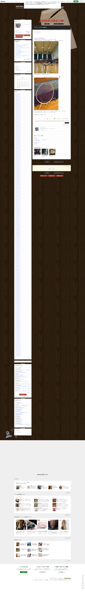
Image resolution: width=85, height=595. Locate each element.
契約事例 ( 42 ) (17, 67)
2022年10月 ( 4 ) (18, 156)
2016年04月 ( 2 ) (18, 261)
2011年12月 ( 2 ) (17, 328)
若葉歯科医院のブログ (18, 414)
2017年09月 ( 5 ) (18, 240)
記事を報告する (66, 124)
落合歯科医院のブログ (18, 417)
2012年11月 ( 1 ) (17, 313)
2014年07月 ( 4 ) (18, 290)
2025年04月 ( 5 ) (18, 115)
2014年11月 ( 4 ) (18, 284)
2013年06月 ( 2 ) (18, 306)
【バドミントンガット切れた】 (40, 27)
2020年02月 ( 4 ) (18, 200)
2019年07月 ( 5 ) (18, 210)
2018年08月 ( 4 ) (18, 225)
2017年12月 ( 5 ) (17, 236)
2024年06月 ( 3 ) (18, 129)
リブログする (66, 118)
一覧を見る (28, 58)
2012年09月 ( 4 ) (18, 316)
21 (26, 84)
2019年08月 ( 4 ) (18, 209)
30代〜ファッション (19, 497)
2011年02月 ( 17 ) (18, 342)
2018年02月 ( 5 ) (18, 233)
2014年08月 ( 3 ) (18, 288)
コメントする (52, 168)
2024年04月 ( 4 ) (18, 132)
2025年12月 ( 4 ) (18, 104)
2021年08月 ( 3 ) (18, 176)
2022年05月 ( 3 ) (18, 163)
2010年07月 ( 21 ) (18, 351)
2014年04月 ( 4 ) (18, 294)
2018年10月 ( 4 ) (18, 222)
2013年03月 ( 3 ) (18, 309)
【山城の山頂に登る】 (37, 142)
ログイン (81, 1)
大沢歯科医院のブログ (18, 419)
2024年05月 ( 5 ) (18, 130)
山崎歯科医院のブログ (18, 410)
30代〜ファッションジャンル (21, 482)
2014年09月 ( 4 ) (18, 287)
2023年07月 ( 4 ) (18, 144)
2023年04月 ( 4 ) (18, 148)
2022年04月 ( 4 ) (18, 165)
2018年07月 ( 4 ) (18, 226)
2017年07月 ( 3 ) (18, 243)
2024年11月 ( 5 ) (18, 122)
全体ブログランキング (18, 31)
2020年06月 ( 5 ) (18, 195)
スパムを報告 (35, 579)
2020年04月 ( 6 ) (18, 198)
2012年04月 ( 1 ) (18, 323)
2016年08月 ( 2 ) (18, 258)
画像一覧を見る (28, 59)
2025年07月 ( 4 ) (18, 111)
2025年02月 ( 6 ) (18, 118)
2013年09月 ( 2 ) (18, 302)
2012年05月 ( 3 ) (18, 321)
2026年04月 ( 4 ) (18, 99)
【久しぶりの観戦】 (18, 50)
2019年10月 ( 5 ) (18, 206)
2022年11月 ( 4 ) (18, 155)
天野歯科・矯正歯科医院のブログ (20, 407)
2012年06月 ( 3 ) (18, 320)
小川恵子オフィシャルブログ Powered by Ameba (22, 383)
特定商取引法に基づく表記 (63, 579)
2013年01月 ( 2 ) (18, 310)
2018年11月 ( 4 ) (17, 221)
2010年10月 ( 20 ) (18, 347)
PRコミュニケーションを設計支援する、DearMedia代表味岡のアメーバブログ (22, 386)
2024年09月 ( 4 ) (18, 125)
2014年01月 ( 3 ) (18, 298)
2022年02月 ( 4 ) (18, 167)
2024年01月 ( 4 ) (18, 136)
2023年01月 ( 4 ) (18, 152)
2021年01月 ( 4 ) (18, 185)
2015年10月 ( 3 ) (18, 269)
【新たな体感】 (17, 49)
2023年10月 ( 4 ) (18, 140)
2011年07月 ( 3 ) (18, 335)
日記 (37, 33)
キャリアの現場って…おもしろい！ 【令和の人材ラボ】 (22, 388)
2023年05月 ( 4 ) (18, 147)
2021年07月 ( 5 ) (18, 177)
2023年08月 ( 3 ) (18, 143)
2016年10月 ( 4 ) (18, 255)
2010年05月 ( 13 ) (18, 354)
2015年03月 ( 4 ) (18, 279)
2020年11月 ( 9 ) (18, 188)
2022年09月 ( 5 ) (18, 158)
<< (20, 77)
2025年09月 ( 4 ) (18, 108)
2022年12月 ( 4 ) (18, 154)
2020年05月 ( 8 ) (18, 196)
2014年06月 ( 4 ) (18, 291)
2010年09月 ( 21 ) (18, 349)
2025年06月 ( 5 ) (18, 112)
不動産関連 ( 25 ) (18, 69)
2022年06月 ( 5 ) (18, 162)
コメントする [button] (58, 118)
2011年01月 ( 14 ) (18, 343)
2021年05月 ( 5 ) (18, 180)
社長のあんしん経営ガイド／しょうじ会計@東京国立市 (22, 369)
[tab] (21, 482)
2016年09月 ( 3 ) (18, 257)
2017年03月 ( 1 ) (18, 248)
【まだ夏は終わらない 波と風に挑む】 (40, 139)
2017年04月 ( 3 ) (18, 247)
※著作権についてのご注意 (18, 437)
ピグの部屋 (27, 24)
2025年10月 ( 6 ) (18, 107)
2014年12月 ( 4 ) (18, 283)
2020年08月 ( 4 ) (18, 192)
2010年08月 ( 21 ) (18, 350)
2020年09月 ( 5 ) (18, 191)
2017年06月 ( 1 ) (18, 244)
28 (26, 86)
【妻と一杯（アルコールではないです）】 (22, 55)
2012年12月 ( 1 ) (17, 312)
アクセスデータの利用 (53, 579)
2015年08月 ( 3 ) (18, 272)
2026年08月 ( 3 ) (18, 93)
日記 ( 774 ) (17, 65)
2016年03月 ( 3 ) (18, 262)
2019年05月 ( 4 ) (18, 213)
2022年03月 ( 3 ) (18, 166)
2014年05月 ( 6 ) (18, 292)
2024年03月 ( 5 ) (18, 133)
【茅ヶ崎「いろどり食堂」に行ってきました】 (22, 47)
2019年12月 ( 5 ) (17, 203)
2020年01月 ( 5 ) (18, 202)
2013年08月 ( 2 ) (18, 303)
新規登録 (75, 1)
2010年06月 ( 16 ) (18, 353)
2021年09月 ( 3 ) (18, 174)
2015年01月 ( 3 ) (18, 281)
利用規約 (46, 579)
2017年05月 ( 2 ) (18, 246)
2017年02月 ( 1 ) (18, 250)
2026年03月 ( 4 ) (18, 100)
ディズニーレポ (55, 497)
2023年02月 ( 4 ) (18, 151)
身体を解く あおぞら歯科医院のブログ (21, 405)
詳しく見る (42, 572)
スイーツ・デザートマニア (38, 497)
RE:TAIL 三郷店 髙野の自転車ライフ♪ (21, 372)
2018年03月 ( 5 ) (18, 232)
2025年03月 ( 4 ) (18, 117)
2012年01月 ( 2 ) (18, 327)
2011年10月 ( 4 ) (18, 331)
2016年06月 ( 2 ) (18, 259)
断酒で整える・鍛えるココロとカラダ (21, 376)
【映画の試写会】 (18, 54)
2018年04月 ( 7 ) (18, 231)
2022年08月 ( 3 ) (18, 159)
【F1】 (35, 137)
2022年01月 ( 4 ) (18, 169)
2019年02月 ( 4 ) (18, 217)
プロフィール (23, 24)
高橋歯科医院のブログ (18, 421)
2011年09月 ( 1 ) (17, 332)
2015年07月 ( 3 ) (18, 273)
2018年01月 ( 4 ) (18, 235)
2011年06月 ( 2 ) (18, 336)
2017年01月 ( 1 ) (17, 251)
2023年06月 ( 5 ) (18, 145)
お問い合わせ (41, 579)
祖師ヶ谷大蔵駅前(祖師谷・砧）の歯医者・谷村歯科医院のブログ (22, 424)
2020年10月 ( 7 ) (18, 189)
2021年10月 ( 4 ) (18, 173)
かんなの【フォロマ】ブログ (19, 379)
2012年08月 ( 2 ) (18, 317)
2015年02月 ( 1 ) (18, 280)
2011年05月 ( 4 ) (18, 338)
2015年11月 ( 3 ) (17, 268)
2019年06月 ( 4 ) (18, 211)
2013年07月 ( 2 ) (18, 305)
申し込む (61, 572)
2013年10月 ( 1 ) (18, 301)
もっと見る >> (43, 147)
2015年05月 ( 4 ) (18, 276)
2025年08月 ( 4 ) (18, 110)
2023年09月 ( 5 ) (18, 141)
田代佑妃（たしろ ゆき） (19, 374)
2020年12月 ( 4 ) (18, 187)
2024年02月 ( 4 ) (18, 134)
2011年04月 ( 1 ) (18, 339)
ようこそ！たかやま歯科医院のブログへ (21, 412)
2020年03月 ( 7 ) (18, 199)
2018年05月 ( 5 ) (18, 229)
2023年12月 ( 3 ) (18, 137)
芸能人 (28, 482)
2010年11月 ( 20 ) (18, 346)
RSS (17, 436)
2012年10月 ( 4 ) (18, 314)
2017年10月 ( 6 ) (18, 239)
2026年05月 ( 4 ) (18, 97)
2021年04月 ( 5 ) (18, 181)
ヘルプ (70, 579)
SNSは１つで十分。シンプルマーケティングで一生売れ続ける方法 (22, 381)
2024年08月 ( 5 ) (18, 126)
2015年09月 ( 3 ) (18, 270)
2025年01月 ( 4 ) (18, 119)
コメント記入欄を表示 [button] (66, 166)
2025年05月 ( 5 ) (18, 114)
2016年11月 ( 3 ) (17, 254)
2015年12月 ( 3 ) (18, 266)
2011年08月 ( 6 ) (18, 334)
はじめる (23, 572)
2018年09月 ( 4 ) (18, 224)
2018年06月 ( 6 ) (18, 228)
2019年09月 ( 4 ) (18, 207)
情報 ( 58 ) (17, 68)
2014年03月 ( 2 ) (18, 295)
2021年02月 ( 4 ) (18, 184)
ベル (22, 23)
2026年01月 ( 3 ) (18, 103)
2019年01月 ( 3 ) (18, 218)
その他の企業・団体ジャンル (19, 32)
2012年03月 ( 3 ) (18, 324)
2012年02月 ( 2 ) (18, 325)
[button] (82, 587)
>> (25, 77)
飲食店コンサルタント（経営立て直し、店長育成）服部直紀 (22, 390)
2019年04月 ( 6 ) (18, 214)
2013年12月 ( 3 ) (18, 299)
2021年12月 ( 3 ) (18, 170)
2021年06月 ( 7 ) (18, 178)
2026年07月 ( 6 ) (18, 95)
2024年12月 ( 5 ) (18, 121)
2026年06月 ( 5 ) (18, 96)
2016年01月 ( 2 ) (18, 265)
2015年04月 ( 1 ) (18, 277)
